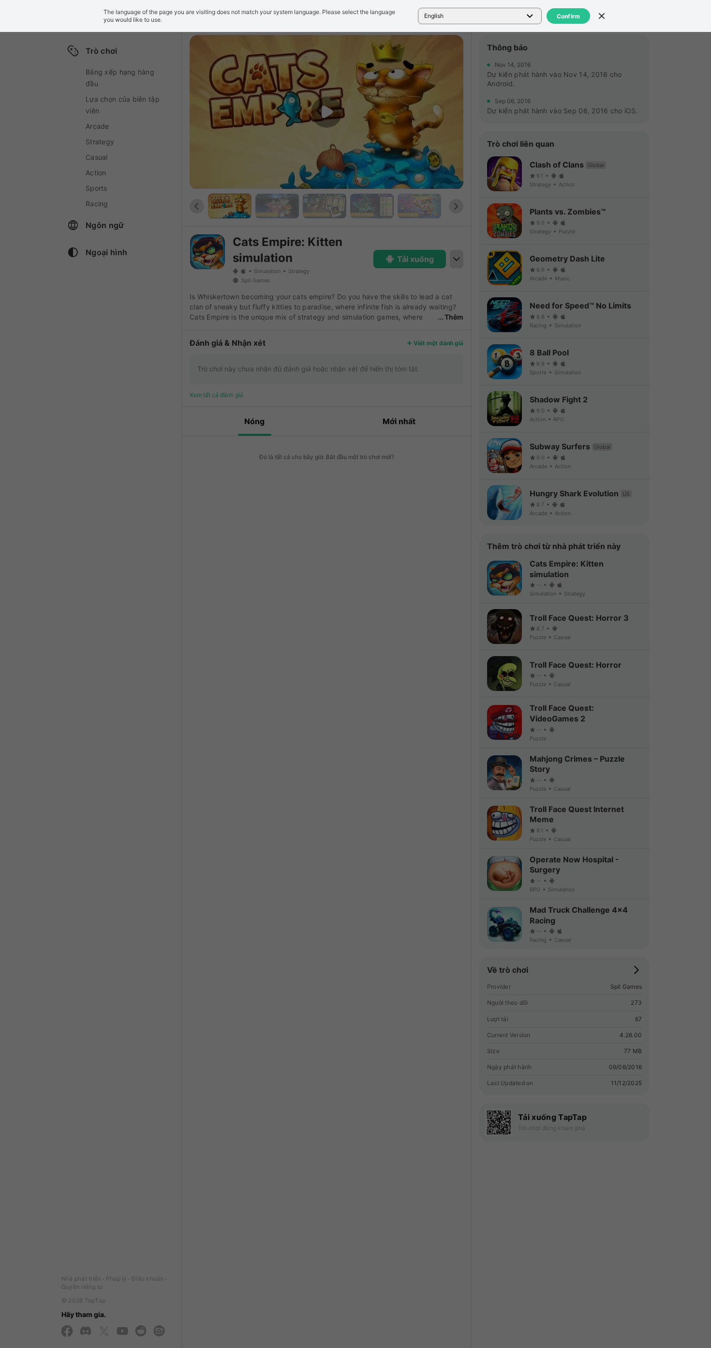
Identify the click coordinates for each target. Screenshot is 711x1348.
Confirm (568, 16)
